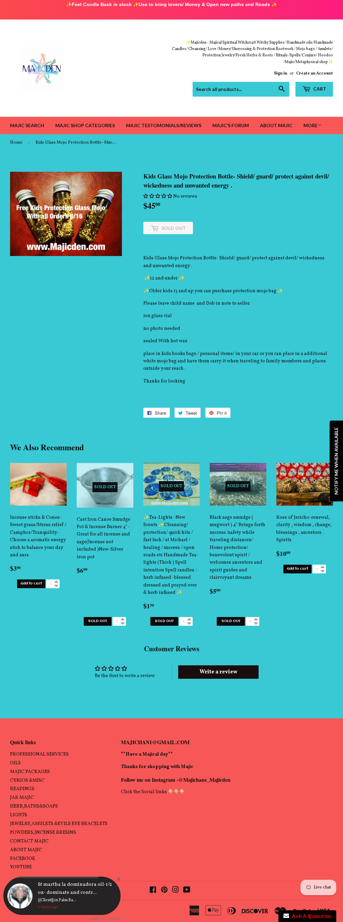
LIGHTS (18, 815)
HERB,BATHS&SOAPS (34, 806)
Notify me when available (336, 461)
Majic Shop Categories (85, 125)
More (310, 125)
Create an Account (314, 73)
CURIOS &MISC (27, 780)
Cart (319, 89)
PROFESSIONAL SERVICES (39, 754)
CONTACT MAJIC (29, 841)
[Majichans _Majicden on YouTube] (186, 891)
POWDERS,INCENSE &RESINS (43, 832)
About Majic (276, 125)
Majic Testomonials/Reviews (163, 125)
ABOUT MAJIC (26, 850)
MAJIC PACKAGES (30, 772)
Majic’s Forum (230, 125)
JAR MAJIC (22, 798)
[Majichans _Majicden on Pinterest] (164, 891)
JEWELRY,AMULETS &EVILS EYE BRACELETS (59, 824)
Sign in (280, 73)
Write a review (218, 672)
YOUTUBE (21, 867)
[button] (157, 196)
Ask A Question (310, 916)
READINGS (22, 789)
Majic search (27, 125)
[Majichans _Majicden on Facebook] (152, 891)
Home (16, 143)
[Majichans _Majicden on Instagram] (175, 891)
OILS (15, 763)
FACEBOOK (22, 859)
